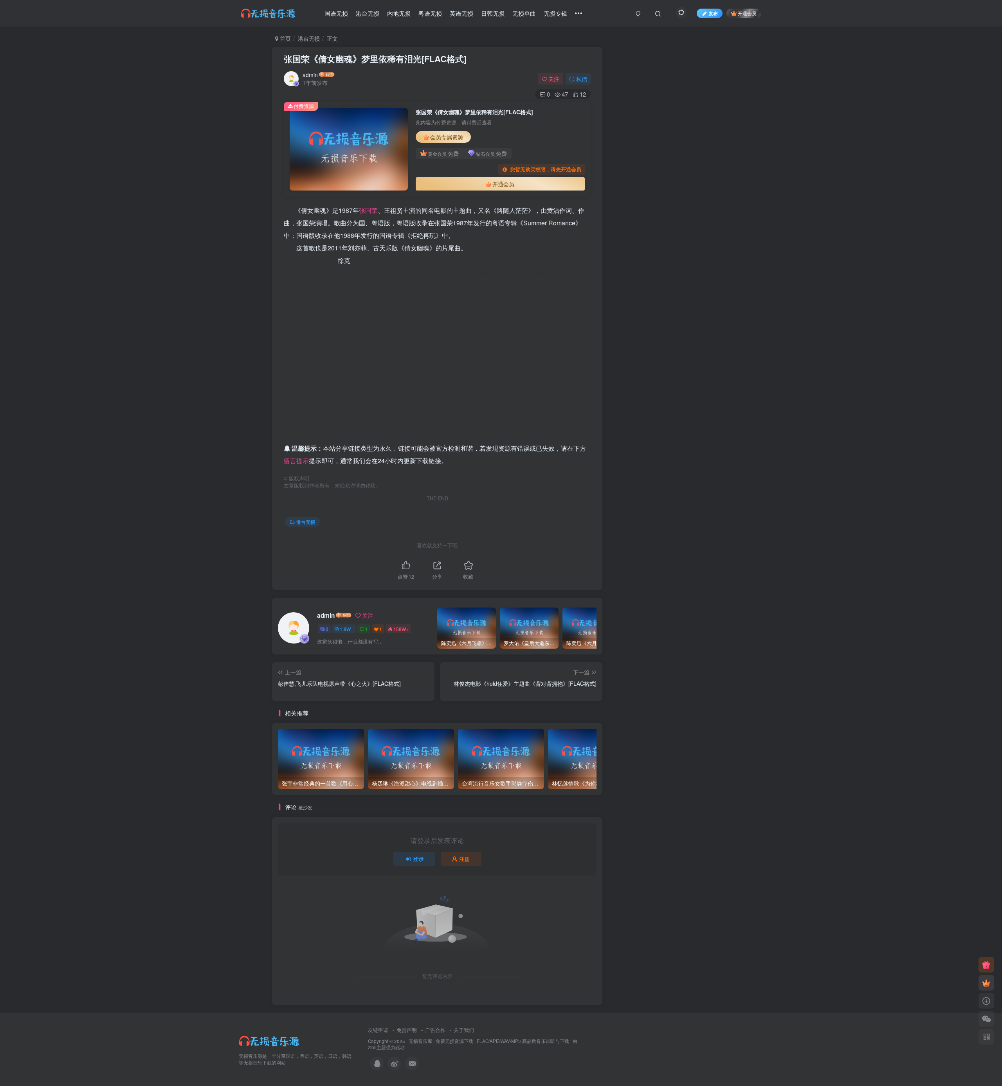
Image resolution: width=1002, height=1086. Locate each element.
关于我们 (464, 1030)
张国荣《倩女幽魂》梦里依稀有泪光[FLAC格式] (375, 58)
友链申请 (378, 1030)
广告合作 (435, 1030)
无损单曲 (524, 13)
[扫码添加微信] (986, 1019)
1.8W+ (346, 629)
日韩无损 (493, 13)
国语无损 (336, 13)
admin (310, 75)
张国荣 (368, 210)
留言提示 (296, 460)
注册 (464, 859)
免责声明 (406, 1030)
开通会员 (747, 13)
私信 (581, 79)
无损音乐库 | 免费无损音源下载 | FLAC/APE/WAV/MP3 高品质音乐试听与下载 (489, 1041)
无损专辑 (555, 13)
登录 (418, 859)
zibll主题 (377, 1047)
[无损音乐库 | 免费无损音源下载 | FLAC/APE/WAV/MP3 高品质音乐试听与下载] (270, 1040)
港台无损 (367, 13)
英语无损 (461, 13)
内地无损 (399, 13)
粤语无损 (430, 13)
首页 (284, 38)
